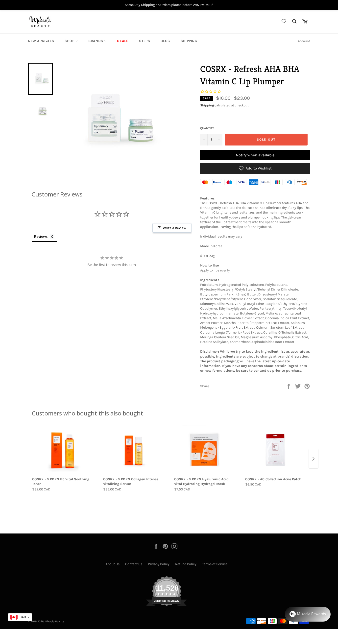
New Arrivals (41, 41)
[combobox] (20, 617)
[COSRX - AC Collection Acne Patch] (275, 450)
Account (304, 41)
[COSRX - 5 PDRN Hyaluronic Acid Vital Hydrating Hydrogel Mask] (204, 450)
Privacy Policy (158, 564)
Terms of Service (214, 564)
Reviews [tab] (41, 236)
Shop (70, 41)
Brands (96, 41)
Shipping (189, 41)
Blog (165, 41)
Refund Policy (185, 564)
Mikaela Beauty (54, 621)
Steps (144, 41)
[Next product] (313, 459)
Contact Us (133, 564)
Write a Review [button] (174, 228)
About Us (113, 564)
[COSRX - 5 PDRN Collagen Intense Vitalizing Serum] (133, 450)
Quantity (207, 128)
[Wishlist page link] (283, 22)
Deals (122, 41)
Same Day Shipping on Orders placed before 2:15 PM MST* (169, 5)
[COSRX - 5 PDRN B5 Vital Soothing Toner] (62, 450)
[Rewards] (308, 614)
